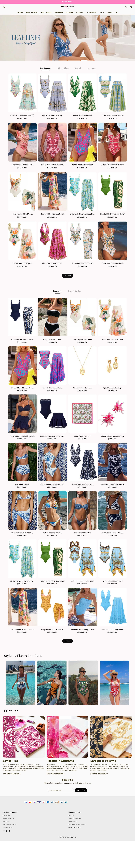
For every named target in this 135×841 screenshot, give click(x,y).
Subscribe (80, 790)
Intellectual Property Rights (77, 824)
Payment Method (8, 818)
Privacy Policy (72, 821)
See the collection (11, 774)
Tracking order (7, 827)
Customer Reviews (74, 827)
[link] (59, 12)
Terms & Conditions (74, 818)
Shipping (6, 821)
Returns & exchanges (10, 824)
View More (67, 275)
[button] (4, 7)
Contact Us (6, 815)
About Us (71, 815)
